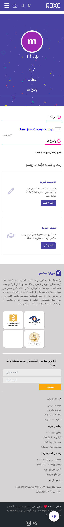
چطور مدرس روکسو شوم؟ (49, 460)
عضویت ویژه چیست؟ (51, 447)
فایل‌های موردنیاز (53, 474)
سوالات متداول (54, 410)
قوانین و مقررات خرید (51, 437)
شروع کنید (48, 203)
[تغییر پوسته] (54, 516)
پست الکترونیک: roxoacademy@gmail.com (38, 487)
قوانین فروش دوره (52, 469)
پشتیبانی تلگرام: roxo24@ (48, 492)
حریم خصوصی (54, 405)
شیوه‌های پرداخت (53, 442)
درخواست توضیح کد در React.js (36, 129)
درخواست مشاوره (53, 420)
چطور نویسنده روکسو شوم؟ (48, 465)
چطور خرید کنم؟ (53, 433)
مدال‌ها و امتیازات (53, 415)
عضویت (50, 387)
